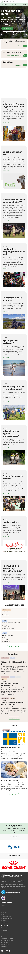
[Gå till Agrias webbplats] (14, 846)
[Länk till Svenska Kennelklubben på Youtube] (7, 951)
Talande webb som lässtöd (7, 938)
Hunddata (3, 908)
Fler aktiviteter (14, 646)
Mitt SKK (3, 905)
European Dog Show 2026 (7, 918)
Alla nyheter (14, 718)
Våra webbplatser (5, 922)
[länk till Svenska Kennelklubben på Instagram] (4, 951)
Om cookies (4, 946)
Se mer (14, 794)
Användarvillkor (4, 942)
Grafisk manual (4, 936)
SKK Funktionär (4, 907)
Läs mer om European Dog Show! (14, 33)
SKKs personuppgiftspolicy (7, 940)
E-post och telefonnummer (7, 927)
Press (2, 948)
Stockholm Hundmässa (6, 916)
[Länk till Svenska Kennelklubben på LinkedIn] (9, 951)
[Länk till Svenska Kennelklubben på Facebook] (2, 951)
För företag (3, 920)
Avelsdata (3, 910)
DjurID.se (3, 914)
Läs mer (5, 122)
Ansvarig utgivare (5, 944)
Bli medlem (7, 28)
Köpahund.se (4, 912)
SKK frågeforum (4, 930)
